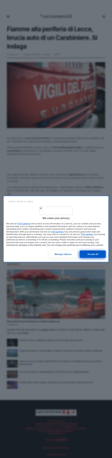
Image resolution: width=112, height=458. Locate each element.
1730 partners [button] (23, 223)
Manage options (63, 254)
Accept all (92, 254)
